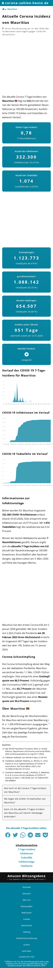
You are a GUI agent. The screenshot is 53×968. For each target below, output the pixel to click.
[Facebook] (7, 835)
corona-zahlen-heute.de (27, 3)
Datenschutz (26, 925)
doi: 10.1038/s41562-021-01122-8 (23, 767)
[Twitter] (15, 835)
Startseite (26, 887)
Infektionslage (26, 861)
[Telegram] (30, 835)
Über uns (26, 900)
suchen (26, 944)
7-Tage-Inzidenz (26, 849)
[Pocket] (45, 835)
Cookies (26, 919)
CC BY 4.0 (43, 757)
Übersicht (26, 893)
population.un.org (25, 754)
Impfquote (27, 865)
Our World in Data (30, 757)
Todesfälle (26, 857)
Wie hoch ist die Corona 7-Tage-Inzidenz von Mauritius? (25, 790)
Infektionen (26, 853)
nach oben (26, 951)
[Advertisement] (26, 65)
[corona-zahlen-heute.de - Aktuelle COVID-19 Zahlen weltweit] (3, 9)
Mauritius (12, 9)
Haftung (26, 931)
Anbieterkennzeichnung (26, 938)
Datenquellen (26, 906)
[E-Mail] (37, 835)
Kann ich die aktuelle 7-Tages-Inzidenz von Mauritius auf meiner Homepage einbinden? (24, 813)
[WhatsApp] (22, 835)
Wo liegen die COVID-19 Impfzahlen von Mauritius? (25, 800)
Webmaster (26, 912)
